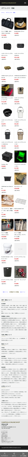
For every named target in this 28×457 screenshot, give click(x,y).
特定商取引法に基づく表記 (7, 441)
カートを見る (23, 455)
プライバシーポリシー (6, 442)
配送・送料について (5, 437)
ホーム (2, 12)
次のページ (22, 292)
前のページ (5, 292)
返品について (4, 440)
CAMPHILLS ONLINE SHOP (8, 3)
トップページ (4, 431)
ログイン (14, 455)
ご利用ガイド (4, 433)
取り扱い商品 (4, 432)
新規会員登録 (4, 436)
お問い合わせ (4, 434)
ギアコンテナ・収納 (10, 12)
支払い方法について (5, 438)
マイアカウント (4, 455)
